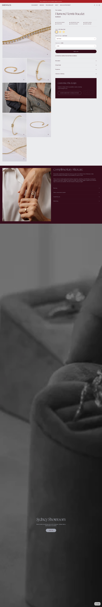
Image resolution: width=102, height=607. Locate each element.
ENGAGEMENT (35, 5)
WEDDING (42, 5)
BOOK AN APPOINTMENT (65, 5)
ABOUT (56, 5)
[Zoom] (47, 54)
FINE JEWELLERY (49, 5)
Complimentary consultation (69, 93)
